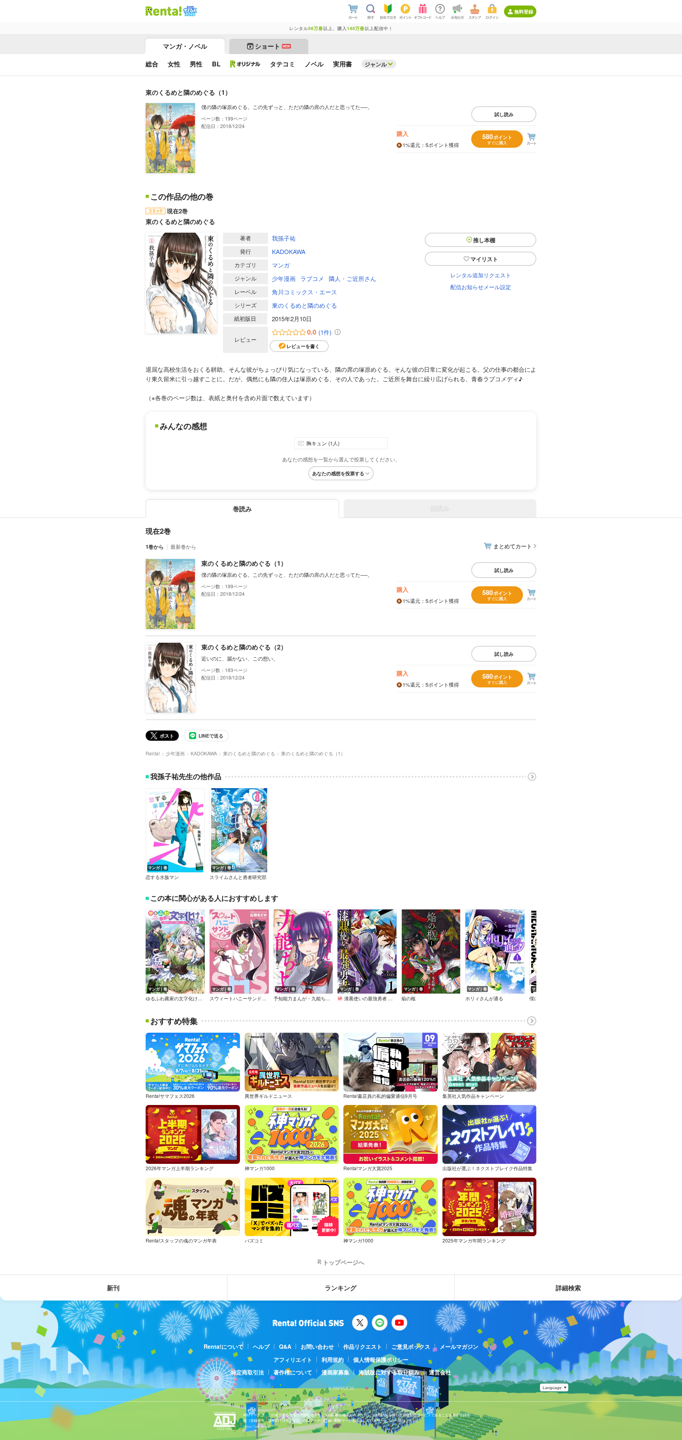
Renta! (153, 753)
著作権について (293, 1372)
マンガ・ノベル (185, 46)
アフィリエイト (293, 1359)
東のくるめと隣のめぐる (304, 305)
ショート (272, 46)
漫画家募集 (335, 1372)
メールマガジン (459, 1346)
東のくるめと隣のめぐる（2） (244, 646)
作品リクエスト (362, 1346)
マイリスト (484, 259)
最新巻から (183, 546)
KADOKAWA (288, 251)
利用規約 (333, 1359)
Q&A (285, 1346)
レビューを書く (303, 346)
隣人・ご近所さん (352, 278)
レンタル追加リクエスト (480, 275)
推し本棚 (484, 240)
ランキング (340, 1287)
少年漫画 (284, 278)
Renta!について (224, 1346)
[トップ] (164, 11)
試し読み (504, 114)
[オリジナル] (245, 64)
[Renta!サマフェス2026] (189, 11)
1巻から (155, 546)
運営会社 (440, 1372)
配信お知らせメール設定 (480, 287)
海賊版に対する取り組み (389, 1372)
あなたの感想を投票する (338, 473)
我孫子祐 (284, 238)
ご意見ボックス (411, 1346)
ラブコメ (312, 278)
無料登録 (523, 11)
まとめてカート (512, 546)
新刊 (113, 1287)
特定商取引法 (247, 1372)
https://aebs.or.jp (257, 1426)
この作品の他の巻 (182, 196)
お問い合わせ (317, 1346)
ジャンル (376, 64)
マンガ (281, 265)
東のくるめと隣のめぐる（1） (244, 563)
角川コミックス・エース (304, 292)
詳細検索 (568, 1287)
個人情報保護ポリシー (380, 1359)
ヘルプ (261, 1346)
